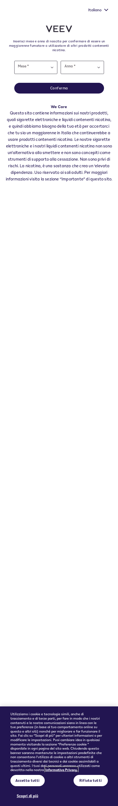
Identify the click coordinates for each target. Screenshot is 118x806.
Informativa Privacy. (61, 769)
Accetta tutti (27, 780)
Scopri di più (27, 796)
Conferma (59, 88)
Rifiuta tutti (90, 780)
